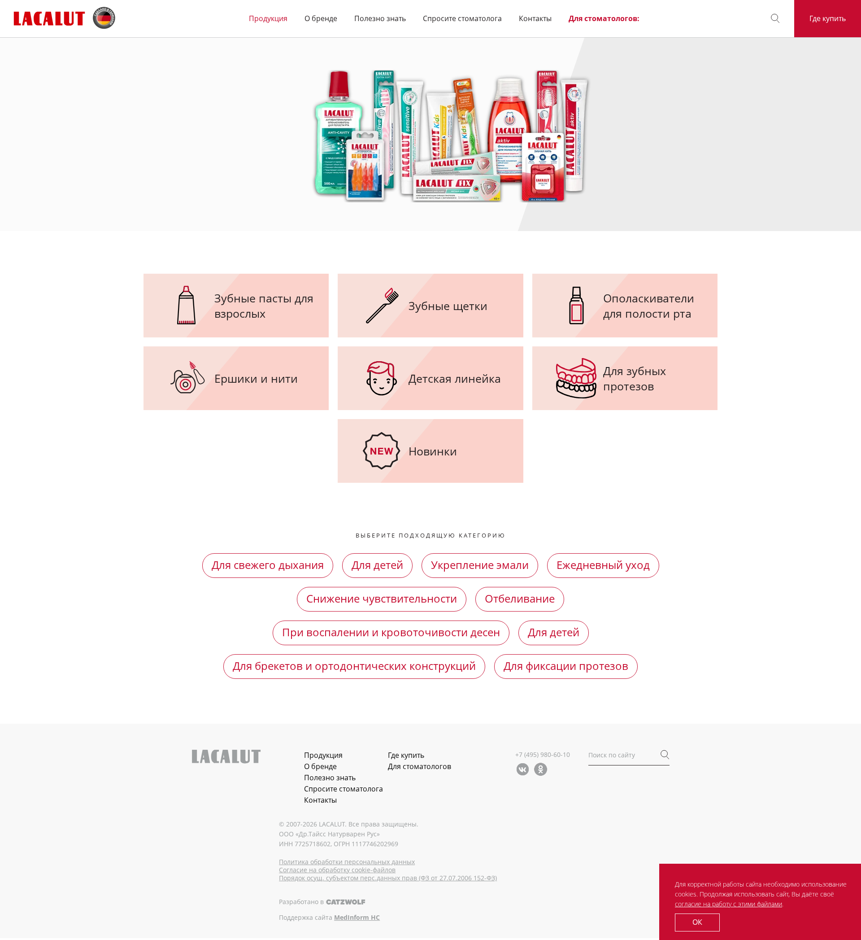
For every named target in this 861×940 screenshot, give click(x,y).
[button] (775, 18)
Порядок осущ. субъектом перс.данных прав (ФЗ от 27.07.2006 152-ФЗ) (388, 878)
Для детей (377, 564)
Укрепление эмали (480, 564)
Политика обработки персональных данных (347, 862)
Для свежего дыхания (268, 564)
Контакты (535, 18)
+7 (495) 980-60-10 (542, 754)
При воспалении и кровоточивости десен (391, 632)
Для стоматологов (419, 766)
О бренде (320, 18)
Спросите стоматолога (462, 18)
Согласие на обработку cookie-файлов (337, 870)
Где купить (827, 18)
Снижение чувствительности (381, 598)
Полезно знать (380, 18)
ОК (697, 922)
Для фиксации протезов (566, 665)
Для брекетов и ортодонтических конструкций (354, 665)
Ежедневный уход (603, 564)
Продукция (268, 18)
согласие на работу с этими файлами (728, 904)
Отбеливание (520, 598)
